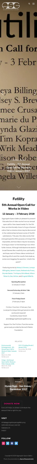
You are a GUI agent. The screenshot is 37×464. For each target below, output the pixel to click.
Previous (2, 93)
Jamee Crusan (15, 270)
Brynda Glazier (7, 273)
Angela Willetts (27, 276)
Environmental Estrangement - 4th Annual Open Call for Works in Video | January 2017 (9, 349)
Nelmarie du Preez (27, 270)
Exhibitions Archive (18, 160)
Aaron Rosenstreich (26, 459)
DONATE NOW (12, 403)
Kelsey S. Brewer (23, 267)
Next (35, 93)
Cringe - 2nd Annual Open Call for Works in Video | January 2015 (8, 362)
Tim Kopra (17, 273)
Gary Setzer (14, 276)
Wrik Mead (25, 273)
